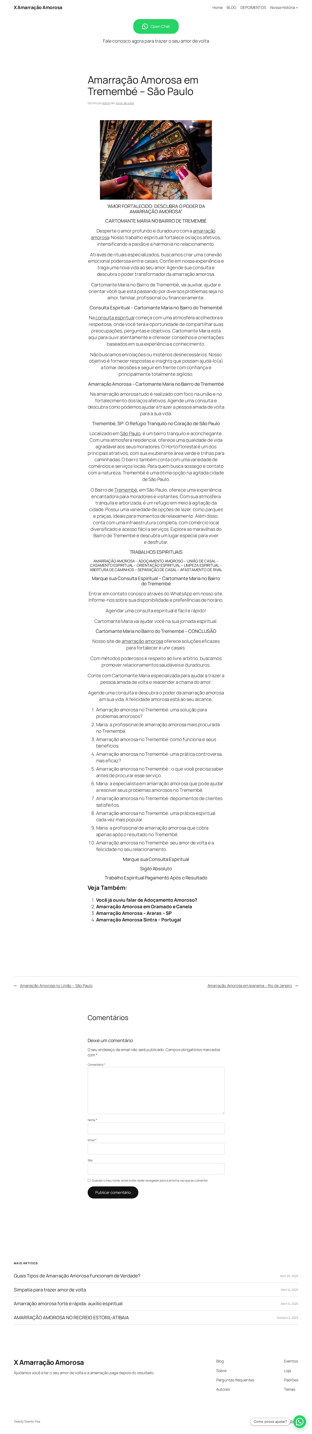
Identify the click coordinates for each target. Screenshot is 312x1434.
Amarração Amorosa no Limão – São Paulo (56, 985)
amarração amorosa (142, 641)
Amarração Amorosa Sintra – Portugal (138, 920)
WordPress (291, 1421)
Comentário (96, 1065)
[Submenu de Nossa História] (297, 7)
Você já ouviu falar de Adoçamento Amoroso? (146, 900)
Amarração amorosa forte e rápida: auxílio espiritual (68, 1303)
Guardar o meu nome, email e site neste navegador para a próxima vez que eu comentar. (150, 1180)
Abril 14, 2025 (289, 1290)
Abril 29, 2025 (289, 1276)
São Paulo (130, 433)
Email (92, 1140)
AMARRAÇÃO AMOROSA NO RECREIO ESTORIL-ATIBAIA (71, 1317)
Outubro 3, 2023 (287, 1318)
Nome (92, 1120)
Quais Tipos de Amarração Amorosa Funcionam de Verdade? (77, 1275)
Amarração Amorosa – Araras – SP (134, 913)
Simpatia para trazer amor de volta (50, 1289)
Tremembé (125, 490)
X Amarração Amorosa (38, 7)
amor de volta (125, 103)
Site (90, 1160)
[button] (299, 1421)
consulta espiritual (115, 317)
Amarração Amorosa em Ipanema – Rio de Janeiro (250, 985)
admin (106, 103)
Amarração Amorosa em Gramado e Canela (144, 906)
